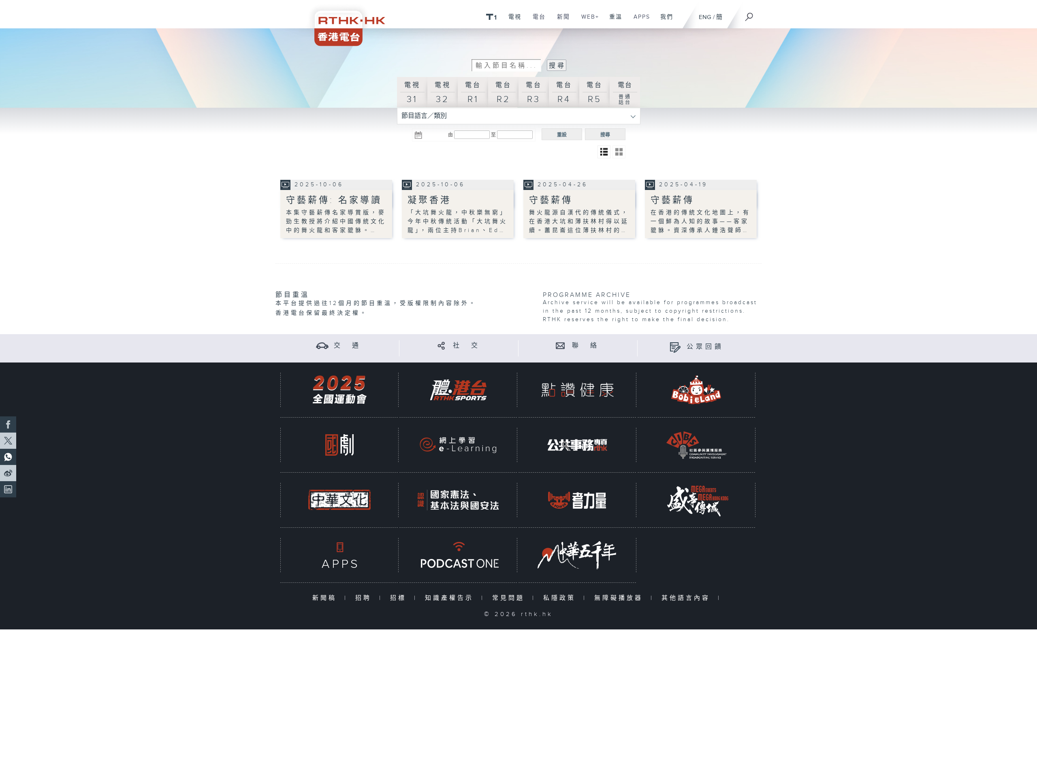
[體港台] (458, 390)
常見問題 (510, 598)
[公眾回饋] (675, 346)
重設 (562, 135)
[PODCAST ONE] (458, 555)
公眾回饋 (705, 347)
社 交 (466, 346)
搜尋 (605, 135)
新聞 (560, 21)
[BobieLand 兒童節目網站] (696, 390)
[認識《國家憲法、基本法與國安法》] (458, 500)
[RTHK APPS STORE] (339, 555)
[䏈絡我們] (560, 345)
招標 (400, 598)
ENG (705, 17)
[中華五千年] (577, 555)
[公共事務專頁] (577, 445)
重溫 (612, 21)
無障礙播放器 (620, 598)
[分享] (441, 345)
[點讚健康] (577, 390)
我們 (663, 21)
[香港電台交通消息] (322, 345)
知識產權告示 (451, 598)
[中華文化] (339, 500)
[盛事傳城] (696, 500)
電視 (511, 21)
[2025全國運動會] (339, 390)
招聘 (365, 598)
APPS (638, 21)
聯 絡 (586, 346)
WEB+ (587, 21)
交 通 (347, 346)
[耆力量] (577, 500)
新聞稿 (326, 598)
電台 (536, 21)
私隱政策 (561, 598)
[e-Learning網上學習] (458, 445)
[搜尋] (749, 14)
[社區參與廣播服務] (696, 445)
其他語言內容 (687, 598)
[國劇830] (339, 445)
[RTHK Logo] (344, 22)
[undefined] (491, 16)
